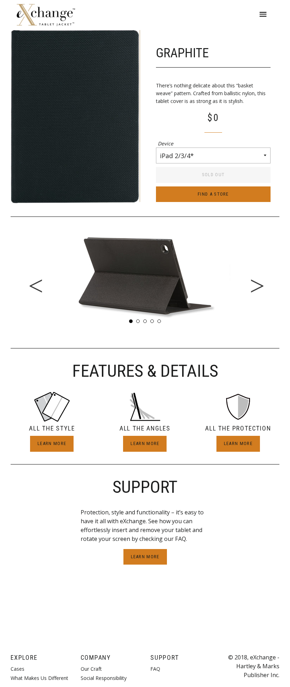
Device (165, 143)
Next (284, 275)
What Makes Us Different (39, 678)
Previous (5, 275)
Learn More (51, 443)
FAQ (155, 668)
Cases (17, 668)
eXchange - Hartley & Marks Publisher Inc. (257, 666)
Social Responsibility (104, 678)
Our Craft (91, 668)
